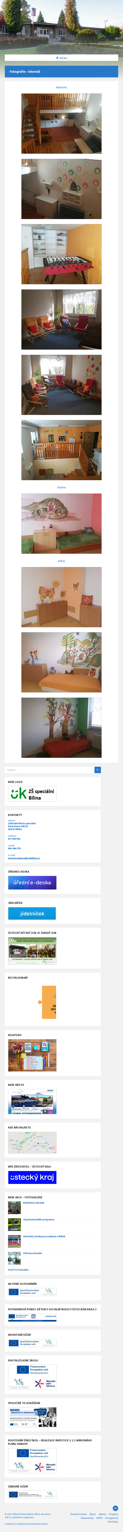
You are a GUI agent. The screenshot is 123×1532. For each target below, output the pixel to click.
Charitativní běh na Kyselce (38, 1219)
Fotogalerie (111, 1518)
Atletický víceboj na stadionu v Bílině (44, 1236)
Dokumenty (87, 1518)
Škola (93, 1514)
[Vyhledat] (97, 770)
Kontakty (113, 1521)
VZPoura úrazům (32, 1253)
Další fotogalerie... (19, 1269)
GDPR (99, 1518)
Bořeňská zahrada (33, 1202)
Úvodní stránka (78, 1514)
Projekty (113, 1514)
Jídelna (102, 1514)
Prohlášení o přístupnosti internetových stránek (26, 1524)
